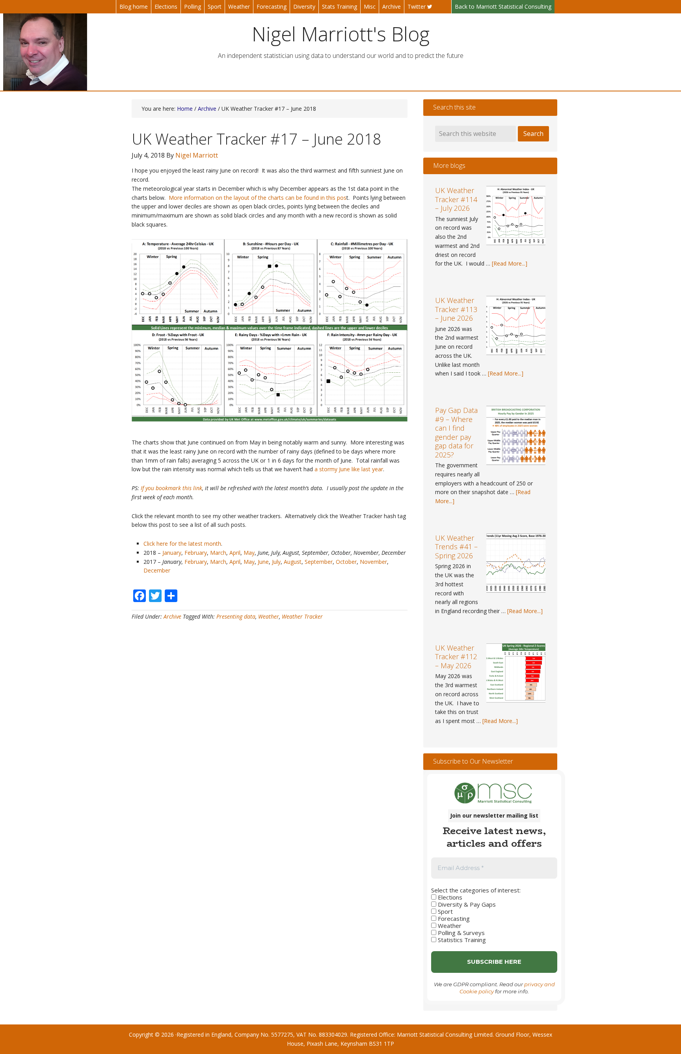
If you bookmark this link (171, 488)
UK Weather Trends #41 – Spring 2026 (456, 546)
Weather (268, 616)
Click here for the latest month (182, 543)
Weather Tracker (302, 616)
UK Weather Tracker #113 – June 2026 (456, 309)
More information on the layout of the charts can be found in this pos (257, 197)
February (195, 552)
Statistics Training (461, 939)
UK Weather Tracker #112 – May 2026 (456, 656)
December (157, 570)
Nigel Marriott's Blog (341, 33)
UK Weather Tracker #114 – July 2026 (456, 199)
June (263, 561)
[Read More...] (509, 263)
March (218, 552)
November (373, 561)
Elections (449, 897)
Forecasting (453, 918)
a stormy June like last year (348, 469)
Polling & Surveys (460, 932)
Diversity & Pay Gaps (466, 904)
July (276, 561)
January (171, 552)
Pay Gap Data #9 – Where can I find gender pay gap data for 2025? (456, 432)
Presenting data (235, 616)
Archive (172, 616)
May (249, 552)
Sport (444, 911)
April (234, 552)
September (319, 561)
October (346, 561)
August (292, 561)
